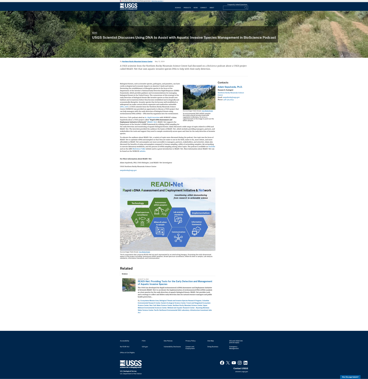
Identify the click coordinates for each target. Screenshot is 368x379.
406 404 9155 (228, 100)
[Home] (128, 9)
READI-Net (152, 122)
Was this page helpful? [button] (350, 377)
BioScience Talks (139, 149)
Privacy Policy (191, 341)
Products (187, 7)
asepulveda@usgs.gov (128, 170)
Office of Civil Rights (127, 353)
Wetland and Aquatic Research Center (181, 308)
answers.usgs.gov (241, 371)
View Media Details (207, 111)
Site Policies (168, 341)
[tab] (124, 274)
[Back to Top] (361, 372)
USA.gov (145, 347)
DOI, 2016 (124, 107)
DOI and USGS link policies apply (236, 342)
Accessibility (124, 341)
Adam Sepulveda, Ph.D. (230, 87)
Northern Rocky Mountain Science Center (137, 61)
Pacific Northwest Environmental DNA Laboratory (171, 310)
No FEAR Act (124, 347)
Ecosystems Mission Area (149, 301)
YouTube (211, 147)
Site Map (210, 341)
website (142, 151)
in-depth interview (152, 117)
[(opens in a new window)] (222, 362)
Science (178, 7)
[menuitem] (178, 6)
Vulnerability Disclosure (172, 347)
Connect (203, 7)
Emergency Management (234, 347)
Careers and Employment (190, 347)
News (196, 7)
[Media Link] (199, 97)
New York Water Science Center (160, 305)
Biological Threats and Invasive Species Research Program (180, 301)
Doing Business (212, 347)
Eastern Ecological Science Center (173, 303)
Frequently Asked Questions (237, 4)
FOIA (143, 341)
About (212, 7)
